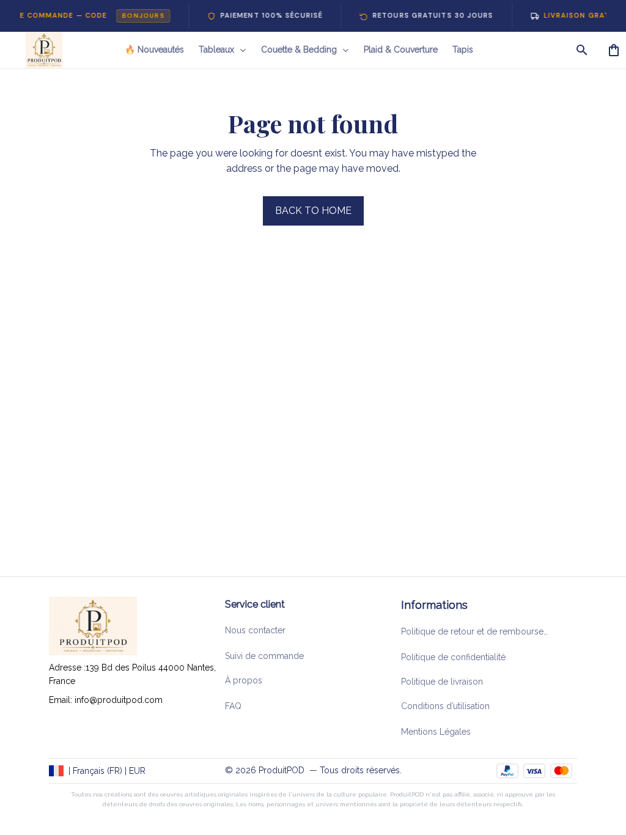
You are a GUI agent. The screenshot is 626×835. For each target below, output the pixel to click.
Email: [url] (62, 700)
